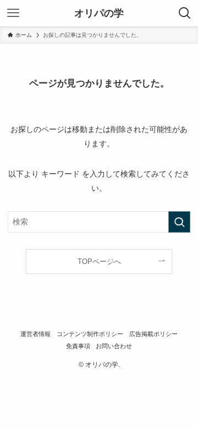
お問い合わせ (114, 346)
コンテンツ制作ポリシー (90, 334)
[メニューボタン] (13, 13)
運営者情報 (35, 334)
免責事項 (78, 346)
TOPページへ (99, 261)
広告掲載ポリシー (153, 334)
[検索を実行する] (179, 222)
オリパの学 (99, 13)
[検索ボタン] (185, 13)
